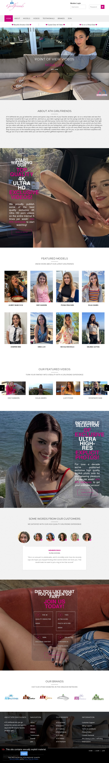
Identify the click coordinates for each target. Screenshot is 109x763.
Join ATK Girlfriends (21, 220)
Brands (61, 18)
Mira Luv (41, 347)
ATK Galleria (60, 729)
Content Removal (88, 735)
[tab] (24, 537)
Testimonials (48, 18)
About (17, 18)
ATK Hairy (59, 735)
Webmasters (86, 742)
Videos (36, 18)
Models (26, 18)
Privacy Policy (86, 732)
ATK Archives (60, 722)
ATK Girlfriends (61, 732)
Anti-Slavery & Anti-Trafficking (92, 738)
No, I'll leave (35, 759)
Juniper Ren (16, 347)
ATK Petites (60, 738)
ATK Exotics (60, 726)
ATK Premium (61, 742)
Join (70, 18)
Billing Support (87, 726)
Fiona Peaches (67, 305)
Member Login (75, 3)
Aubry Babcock (16, 305)
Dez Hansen (41, 305)
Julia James (93, 305)
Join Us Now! (22, 232)
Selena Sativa (93, 347)
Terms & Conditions (89, 729)
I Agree (24, 753)
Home (8, 18)
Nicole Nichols (67, 347)
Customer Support (88, 722)
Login (97, 750)
